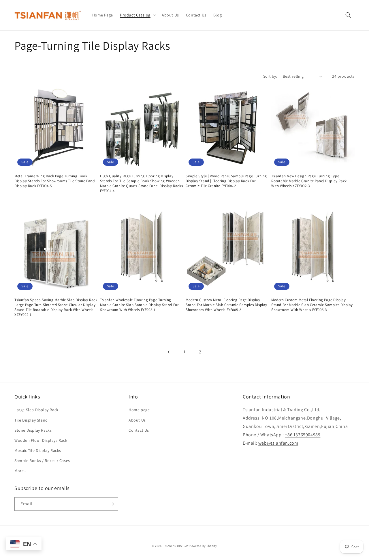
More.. (20, 470)
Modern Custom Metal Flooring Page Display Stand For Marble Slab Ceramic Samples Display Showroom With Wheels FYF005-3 (312, 305)
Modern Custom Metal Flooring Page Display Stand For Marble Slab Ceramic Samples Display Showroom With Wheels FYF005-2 (226, 305)
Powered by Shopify (203, 546)
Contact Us (139, 430)
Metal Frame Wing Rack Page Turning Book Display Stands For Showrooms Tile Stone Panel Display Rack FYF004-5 (54, 181)
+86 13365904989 (302, 435)
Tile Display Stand (31, 420)
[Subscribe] (111, 504)
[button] (137, 15)
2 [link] (200, 352)
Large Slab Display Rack (36, 409)
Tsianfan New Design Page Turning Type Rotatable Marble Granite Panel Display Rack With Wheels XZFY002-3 (309, 181)
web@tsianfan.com (278, 443)
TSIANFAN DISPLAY (176, 546)
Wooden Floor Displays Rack (40, 440)
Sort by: (270, 76)
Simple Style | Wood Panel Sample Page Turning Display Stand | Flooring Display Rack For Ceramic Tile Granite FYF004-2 (226, 181)
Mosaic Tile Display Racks (37, 450)
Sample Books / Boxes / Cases (42, 460)
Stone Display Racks (33, 430)
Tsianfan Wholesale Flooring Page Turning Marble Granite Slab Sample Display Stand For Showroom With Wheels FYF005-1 (139, 305)
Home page (139, 409)
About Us (137, 420)
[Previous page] (169, 352)
